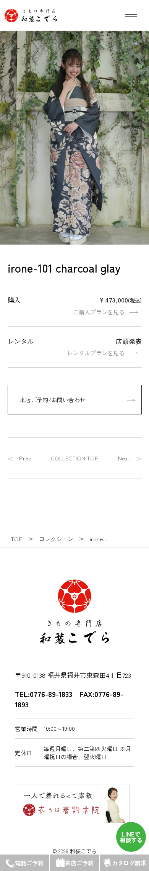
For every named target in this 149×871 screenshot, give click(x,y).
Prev (25, 458)
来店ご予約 (79, 863)
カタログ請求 (129, 863)
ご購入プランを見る (99, 312)
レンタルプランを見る (96, 353)
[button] (136, 43)
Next (124, 458)
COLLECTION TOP (75, 458)
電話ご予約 (29, 863)
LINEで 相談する (131, 837)
